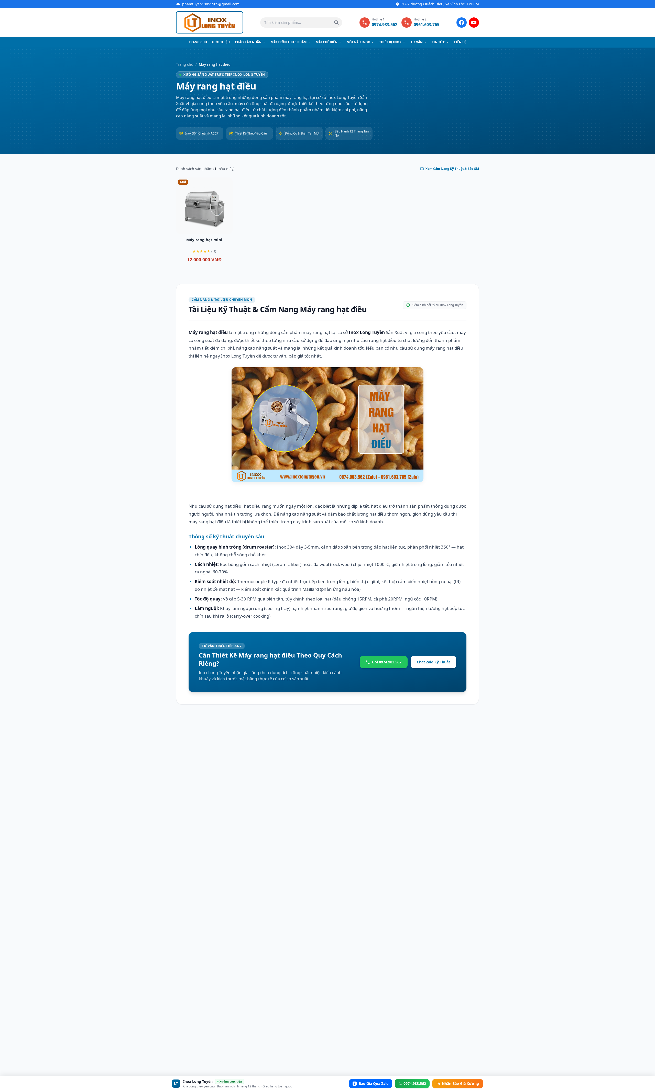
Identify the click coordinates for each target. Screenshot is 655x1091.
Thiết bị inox (390, 42)
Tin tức (438, 42)
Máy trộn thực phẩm (289, 42)
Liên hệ (460, 42)
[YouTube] (474, 22)
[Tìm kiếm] (336, 22)
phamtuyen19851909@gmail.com (210, 4)
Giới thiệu (221, 42)
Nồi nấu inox (358, 42)
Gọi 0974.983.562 (386, 662)
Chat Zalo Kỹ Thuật (433, 662)
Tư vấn (417, 42)
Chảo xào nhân (248, 42)
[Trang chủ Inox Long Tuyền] (209, 22)
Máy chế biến (326, 42)
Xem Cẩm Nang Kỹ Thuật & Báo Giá (452, 169)
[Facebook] (461, 22)
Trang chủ (198, 42)
